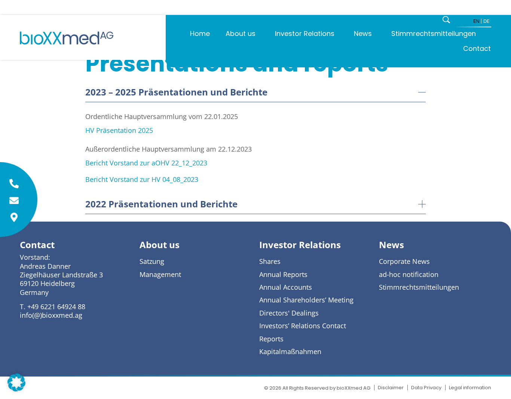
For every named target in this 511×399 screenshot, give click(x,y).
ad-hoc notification (408, 274)
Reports (271, 339)
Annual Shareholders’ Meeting (306, 300)
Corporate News (404, 261)
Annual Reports (283, 274)
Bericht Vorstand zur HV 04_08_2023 (141, 179)
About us (241, 33)
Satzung (152, 261)
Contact (477, 48)
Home (200, 33)
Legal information (470, 387)
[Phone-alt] (14, 183)
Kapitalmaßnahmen (290, 351)
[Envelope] (14, 200)
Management (160, 274)
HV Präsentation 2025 (119, 130)
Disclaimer (391, 387)
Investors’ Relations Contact (302, 326)
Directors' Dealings (289, 313)
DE (486, 21)
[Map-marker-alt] (14, 217)
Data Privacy (426, 387)
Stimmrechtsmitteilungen (433, 33)
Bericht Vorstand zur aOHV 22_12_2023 (146, 162)
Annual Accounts (285, 287)
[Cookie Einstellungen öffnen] (16, 388)
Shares (270, 261)
